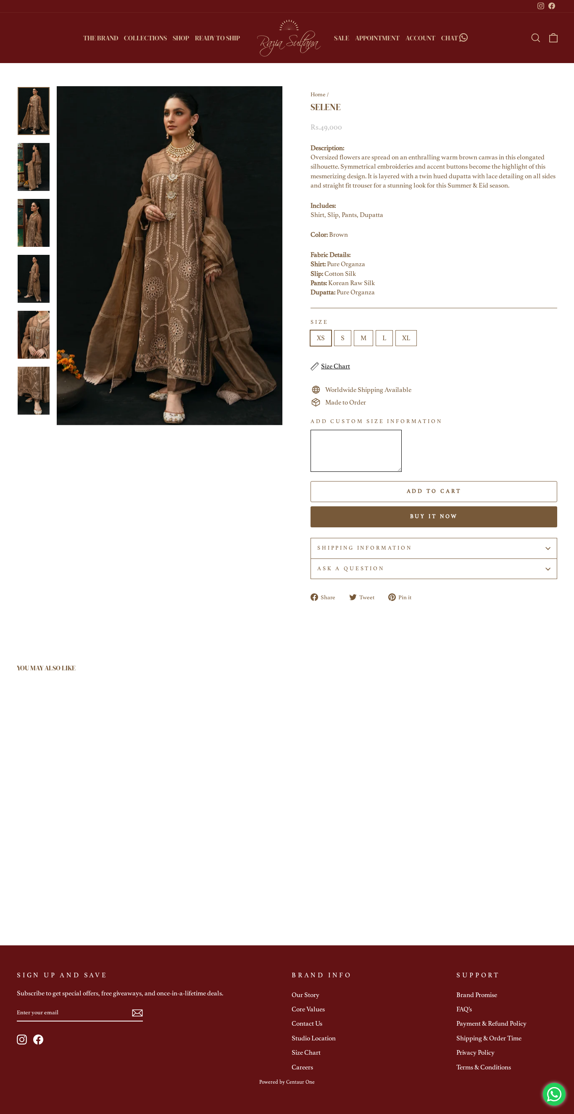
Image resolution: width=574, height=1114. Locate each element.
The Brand (100, 37)
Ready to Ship (217, 37)
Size (319, 322)
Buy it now (434, 516)
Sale (341, 37)
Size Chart (306, 1052)
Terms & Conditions (483, 1067)
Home (318, 94)
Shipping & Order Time (488, 1038)
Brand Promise (476, 995)
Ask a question (350, 569)
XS (321, 338)
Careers (302, 1067)
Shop (181, 37)
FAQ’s (464, 1009)
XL (406, 338)
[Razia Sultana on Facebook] (38, 1039)
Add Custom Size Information (376, 421)
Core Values (308, 1009)
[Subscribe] (137, 1013)
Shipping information (364, 548)
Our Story (305, 995)
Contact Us (307, 1023)
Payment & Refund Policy (491, 1023)
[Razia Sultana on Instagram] (22, 1039)
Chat (449, 37)
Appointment (377, 37)
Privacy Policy (475, 1052)
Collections (145, 37)
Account (420, 37)
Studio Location (314, 1038)
